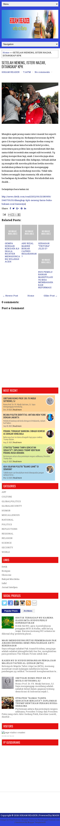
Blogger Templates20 (37, 822)
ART (4, 491)
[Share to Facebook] (19, 214)
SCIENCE (7, 542)
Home (6, 52)
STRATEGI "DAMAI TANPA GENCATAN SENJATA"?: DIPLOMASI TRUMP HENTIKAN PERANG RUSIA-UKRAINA (21, 450)
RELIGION (7, 538)
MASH (55, 815)
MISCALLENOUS (11, 515)
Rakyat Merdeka (10, 579)
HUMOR (6, 510)
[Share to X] (16, 214)
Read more (17, 410)
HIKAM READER (28, 815)
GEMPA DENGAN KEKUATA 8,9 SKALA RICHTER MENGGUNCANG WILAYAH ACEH (12, 252)
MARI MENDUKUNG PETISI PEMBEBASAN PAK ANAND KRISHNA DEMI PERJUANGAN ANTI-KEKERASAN (29, 643)
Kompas (6, 570)
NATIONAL (8, 519)
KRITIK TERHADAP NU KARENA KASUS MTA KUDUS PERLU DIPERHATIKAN (34, 620)
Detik (4, 566)
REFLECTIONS (9, 528)
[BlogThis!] (12, 214)
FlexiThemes (14, 819)
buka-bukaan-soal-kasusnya (27, 200)
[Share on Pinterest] (21, 208)
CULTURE (7, 496)
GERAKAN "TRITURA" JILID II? (44, 246)
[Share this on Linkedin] (25, 208)
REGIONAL (7, 533)
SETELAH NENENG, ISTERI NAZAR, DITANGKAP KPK (24, 64)
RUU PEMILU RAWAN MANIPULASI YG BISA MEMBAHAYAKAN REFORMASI (45, 279)
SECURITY (7, 547)
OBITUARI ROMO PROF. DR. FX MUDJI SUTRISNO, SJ (32, 679)
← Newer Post (10, 295)
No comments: (42, 72)
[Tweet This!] (13, 208)
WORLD (6, 551)
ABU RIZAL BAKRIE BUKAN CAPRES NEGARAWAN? (29, 250)
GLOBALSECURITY (12, 505)
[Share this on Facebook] (10, 208)
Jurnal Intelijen (10, 587)
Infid (4, 583)
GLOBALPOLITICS (11, 501)
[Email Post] (4, 214)
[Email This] (9, 214)
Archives (28, 611)
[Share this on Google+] (17, 208)
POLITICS (7, 524)
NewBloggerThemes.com (49, 819)
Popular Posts (11, 611)
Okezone (6, 574)
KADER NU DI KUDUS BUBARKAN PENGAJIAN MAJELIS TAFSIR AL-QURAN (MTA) (29, 662)
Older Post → (50, 295)
